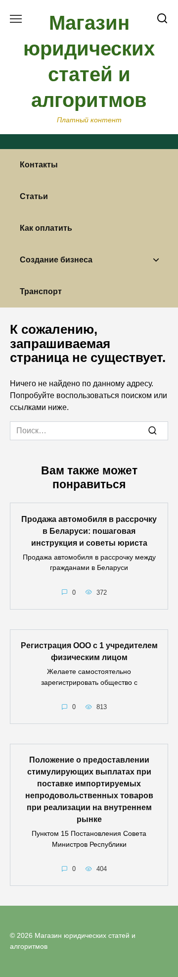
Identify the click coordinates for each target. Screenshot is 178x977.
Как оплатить (46, 228)
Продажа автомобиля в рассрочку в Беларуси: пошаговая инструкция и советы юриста (89, 530)
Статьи (34, 196)
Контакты (39, 164)
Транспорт (41, 291)
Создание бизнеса (56, 260)
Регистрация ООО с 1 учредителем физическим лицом (89, 651)
